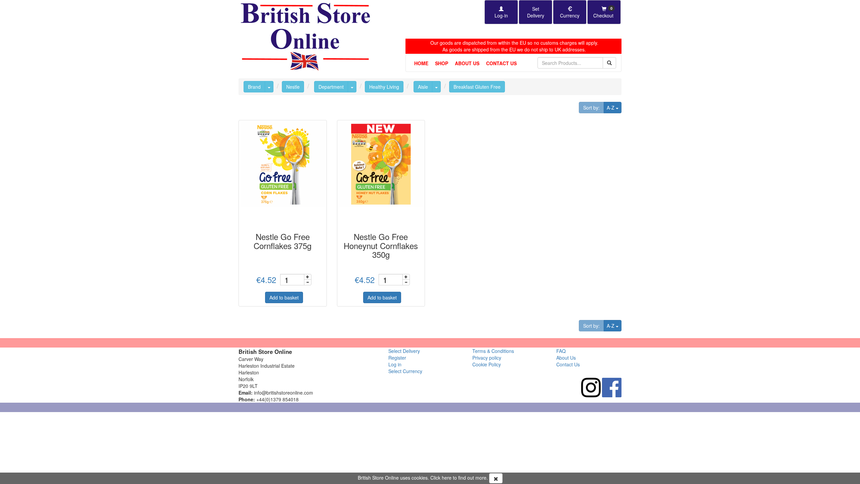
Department (331, 86)
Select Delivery (404, 351)
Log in (394, 364)
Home (421, 63)
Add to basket (284, 297)
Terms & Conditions (493, 351)
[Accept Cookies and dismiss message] (496, 478)
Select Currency (405, 371)
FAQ (561, 351)
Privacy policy (486, 357)
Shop (441, 63)
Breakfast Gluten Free (477, 86)
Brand (254, 86)
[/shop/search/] (609, 63)
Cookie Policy (486, 364)
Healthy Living (384, 86)
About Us (467, 63)
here (447, 477)
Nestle (293, 86)
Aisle (423, 86)
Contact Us (501, 63)
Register (397, 357)
